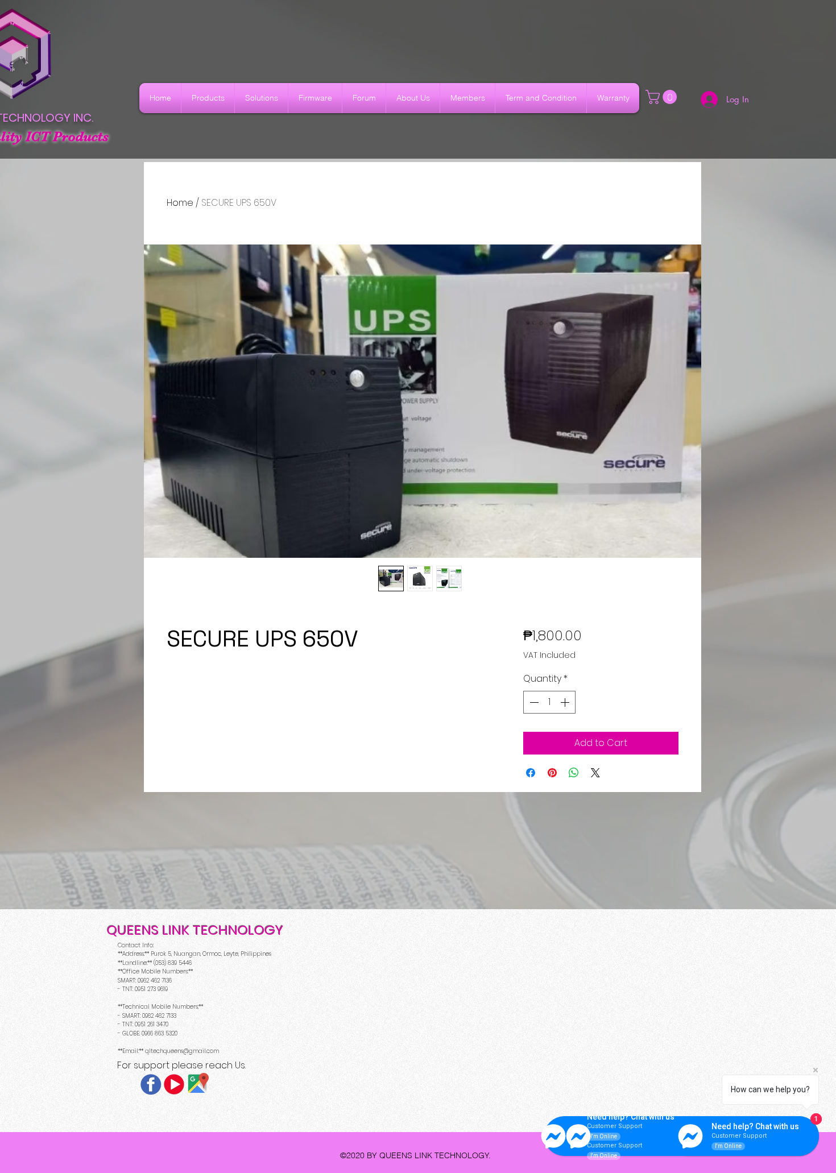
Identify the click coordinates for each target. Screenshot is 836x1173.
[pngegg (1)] (174, 1084)
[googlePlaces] (197, 1084)
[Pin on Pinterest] (552, 773)
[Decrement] (533, 702)
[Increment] (566, 702)
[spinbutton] (549, 702)
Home (180, 202)
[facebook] (150, 1084)
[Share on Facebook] (530, 773)
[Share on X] (595, 773)
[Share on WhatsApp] (574, 773)
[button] (662, 97)
